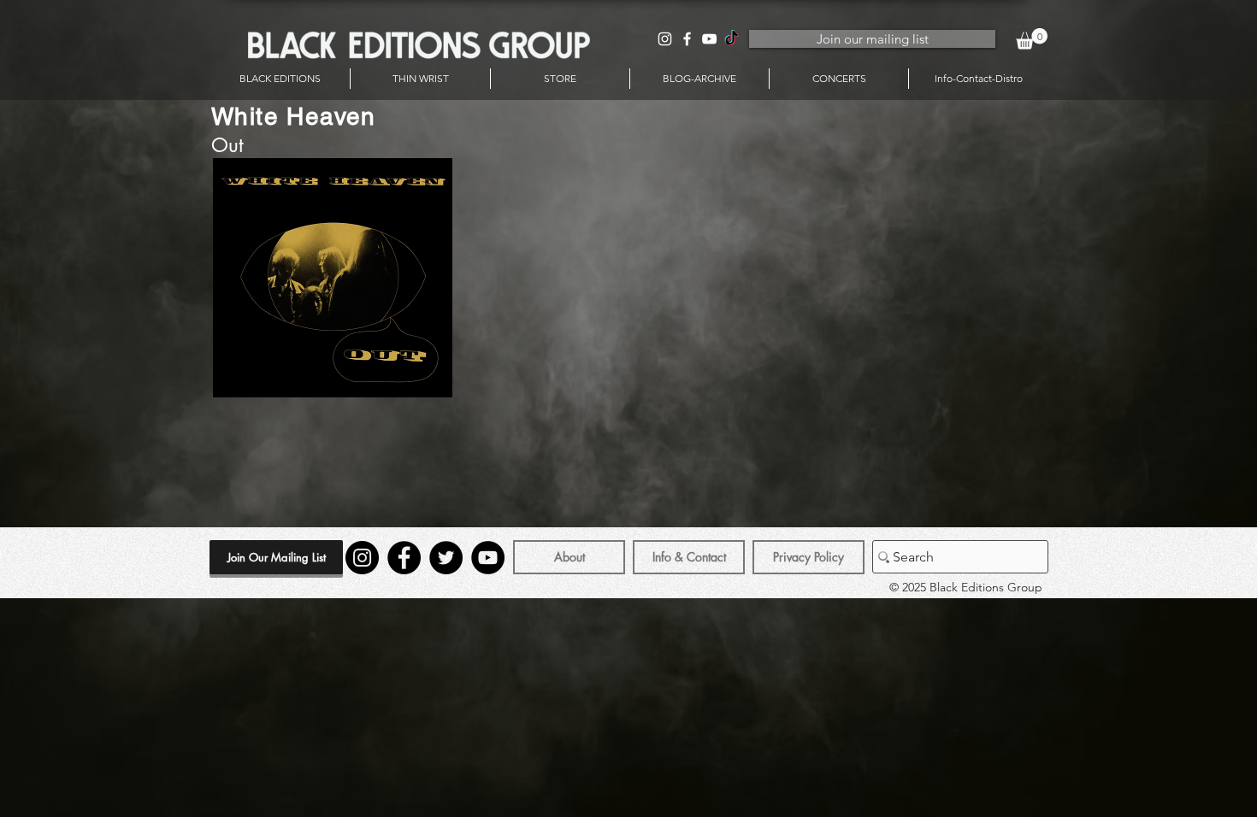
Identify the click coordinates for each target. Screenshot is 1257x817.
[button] (1032, 39)
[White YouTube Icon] (709, 39)
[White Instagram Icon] (665, 39)
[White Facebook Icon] (687, 39)
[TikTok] (732, 39)
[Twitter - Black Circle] (446, 557)
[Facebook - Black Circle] (404, 557)
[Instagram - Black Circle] (362, 557)
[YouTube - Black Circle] (488, 557)
